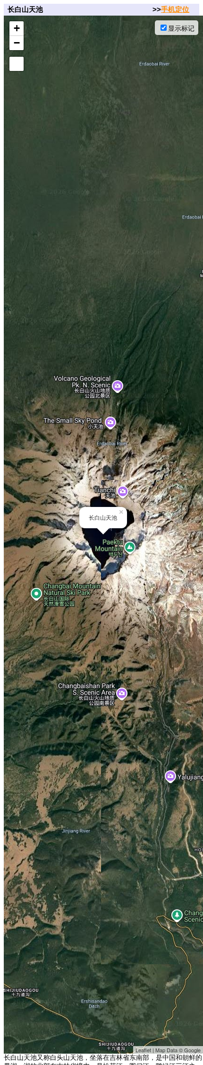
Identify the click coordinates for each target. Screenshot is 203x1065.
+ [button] (17, 28)
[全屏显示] (16, 64)
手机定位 (175, 9)
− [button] (17, 43)
